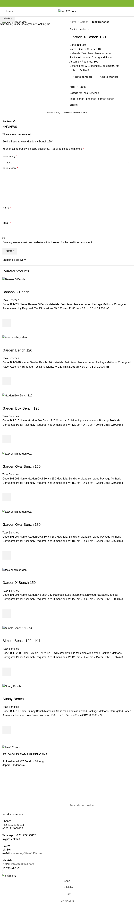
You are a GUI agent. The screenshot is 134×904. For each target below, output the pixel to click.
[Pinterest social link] (67, 3)
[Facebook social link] (59, 3)
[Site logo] (67, 11)
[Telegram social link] (74, 3)
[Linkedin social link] (71, 3)
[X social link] (63, 3)
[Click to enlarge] (6, 871)
